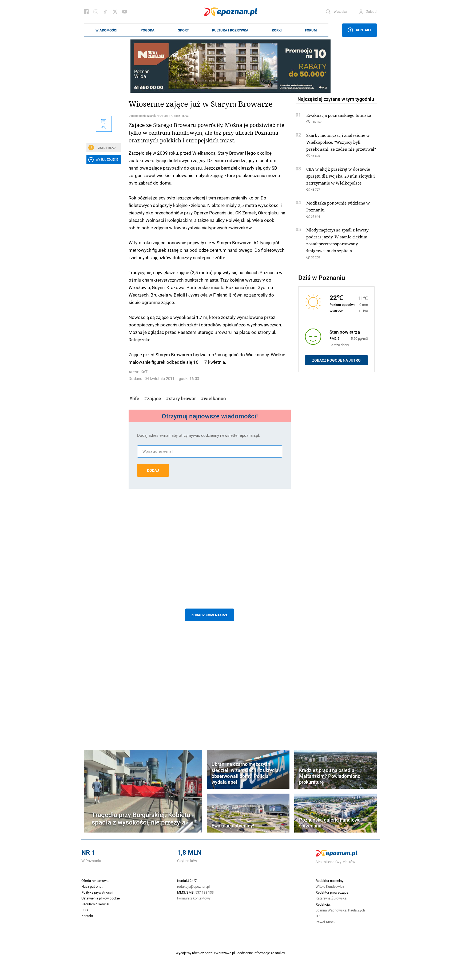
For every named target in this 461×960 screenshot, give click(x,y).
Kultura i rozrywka (230, 30)
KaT (144, 371)
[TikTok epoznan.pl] (105, 11)
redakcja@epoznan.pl (193, 886)
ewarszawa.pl (224, 953)
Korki (277, 30)
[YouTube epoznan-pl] (124, 11)
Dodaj (153, 470)
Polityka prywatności (97, 892)
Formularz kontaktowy (193, 898)
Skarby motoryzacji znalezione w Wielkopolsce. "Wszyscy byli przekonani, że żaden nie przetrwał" (341, 142)
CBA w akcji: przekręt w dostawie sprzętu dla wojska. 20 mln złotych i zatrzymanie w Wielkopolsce (340, 176)
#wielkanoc (213, 398)
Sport (183, 30)
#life (134, 398)
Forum (311, 30)
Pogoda (147, 30)
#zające (152, 398)
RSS (84, 910)
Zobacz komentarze (209, 615)
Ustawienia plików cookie (100, 898)
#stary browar (181, 398)
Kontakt (363, 30)
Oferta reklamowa (95, 880)
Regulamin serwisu (95, 904)
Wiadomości (106, 30)
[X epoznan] (115, 11)
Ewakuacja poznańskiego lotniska (338, 115)
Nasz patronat (91, 886)
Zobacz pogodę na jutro (336, 360)
